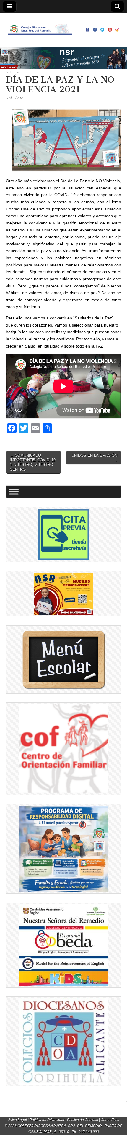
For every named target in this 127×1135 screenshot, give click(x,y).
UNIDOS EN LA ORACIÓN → (94, 457)
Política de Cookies (82, 1120)
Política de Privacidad (47, 1120)
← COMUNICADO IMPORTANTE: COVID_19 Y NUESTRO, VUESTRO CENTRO (33, 462)
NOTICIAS (13, 72)
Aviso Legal (17, 1120)
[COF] (63, 748)
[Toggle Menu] (14, 492)
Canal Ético (110, 1120)
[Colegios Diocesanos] (63, 1041)
